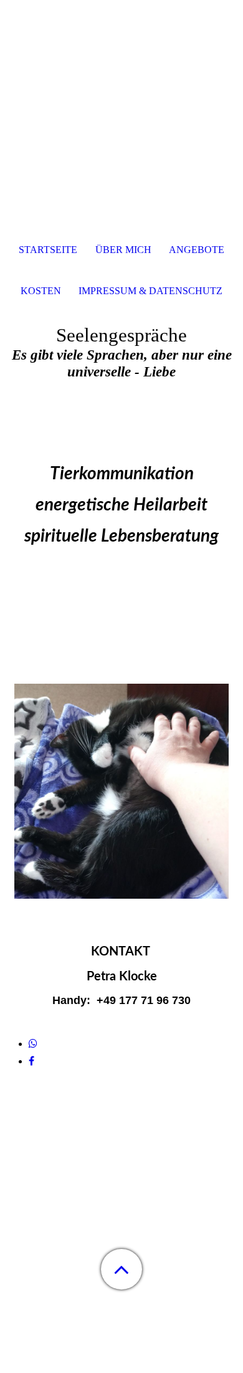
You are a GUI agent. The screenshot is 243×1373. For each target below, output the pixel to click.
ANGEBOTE (196, 249)
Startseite (48, 249)
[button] (121, 1269)
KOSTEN (41, 290)
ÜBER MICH (123, 249)
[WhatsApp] (33, 1043)
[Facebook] (31, 1061)
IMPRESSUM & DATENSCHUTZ (150, 290)
